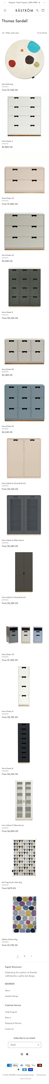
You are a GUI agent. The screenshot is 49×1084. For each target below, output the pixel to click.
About (7, 990)
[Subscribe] (38, 1045)
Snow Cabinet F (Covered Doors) (14, 597)
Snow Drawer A (7, 141)
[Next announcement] (44, 3)
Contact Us (9, 1029)
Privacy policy (41, 1075)
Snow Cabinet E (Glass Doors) (13, 540)
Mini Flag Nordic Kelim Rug (12, 883)
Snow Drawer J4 (7, 711)
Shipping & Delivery (13, 1023)
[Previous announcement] (4, 3)
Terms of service (25, 1079)
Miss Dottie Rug (7, 84)
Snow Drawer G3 (8, 655)
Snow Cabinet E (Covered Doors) (14, 483)
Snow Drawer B (7, 312)
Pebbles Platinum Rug (9, 940)
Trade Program (11, 1012)
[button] (5, 10)
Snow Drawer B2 (8, 369)
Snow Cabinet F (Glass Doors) (13, 825)
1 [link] (17, 956)
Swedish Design (11, 996)
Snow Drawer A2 (8, 198)
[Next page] (31, 956)
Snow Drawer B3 (8, 426)
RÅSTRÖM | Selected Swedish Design (21, 1075)
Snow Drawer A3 (8, 255)
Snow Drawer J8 (7, 769)
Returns (8, 1017)
